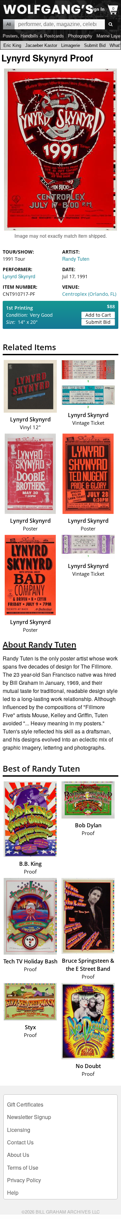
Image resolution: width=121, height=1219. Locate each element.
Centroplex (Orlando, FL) (89, 294)
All (8, 24)
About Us (18, 1155)
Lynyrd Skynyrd (19, 276)
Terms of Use (22, 1167)
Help (12, 1192)
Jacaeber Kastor (41, 45)
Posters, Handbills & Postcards (33, 35)
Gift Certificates (25, 1104)
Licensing (18, 1130)
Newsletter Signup (29, 1117)
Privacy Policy (24, 1180)
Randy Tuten (75, 258)
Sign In (97, 9)
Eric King (12, 45)
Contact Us (20, 1142)
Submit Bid (95, 45)
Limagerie (70, 45)
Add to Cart (98, 315)
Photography (80, 35)
